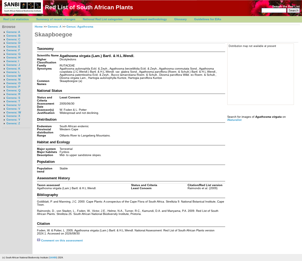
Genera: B (13, 35)
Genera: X (13, 116)
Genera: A (13, 32)
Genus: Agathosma (79, 26)
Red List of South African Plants (89, 7)
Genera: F (13, 50)
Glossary (180, 19)
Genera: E (13, 46)
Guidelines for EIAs (207, 19)
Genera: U (13, 105)
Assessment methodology (148, 19)
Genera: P (13, 86)
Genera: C (13, 39)
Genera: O (13, 83)
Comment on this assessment (61, 240)
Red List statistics (16, 19)
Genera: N (13, 79)
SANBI (53, 257)
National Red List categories (103, 19)
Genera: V (13, 108)
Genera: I (12, 61)
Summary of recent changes (55, 19)
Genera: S (13, 97)
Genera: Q (13, 90)
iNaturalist (234, 119)
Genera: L (13, 72)
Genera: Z (13, 123)
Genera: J (13, 64)
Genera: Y (13, 119)
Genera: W (13, 112)
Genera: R (13, 94)
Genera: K (13, 68)
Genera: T (13, 101)
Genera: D (13, 42)
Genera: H (13, 57)
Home (39, 26)
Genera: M (13, 75)
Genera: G (13, 54)
